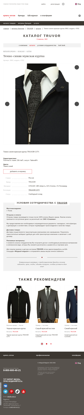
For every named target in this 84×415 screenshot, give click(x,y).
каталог (38, 28)
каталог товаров (9, 23)
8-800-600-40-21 (12, 370)
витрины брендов (24, 23)
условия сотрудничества (46, 45)
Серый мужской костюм (45, 328)
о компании (23, 45)
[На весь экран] (77, 67)
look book (61, 45)
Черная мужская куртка (16, 328)
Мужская (21, 51)
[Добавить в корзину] (29, 331)
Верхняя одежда (9, 51)
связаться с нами (21, 10)
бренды (21, 16)
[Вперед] (77, 104)
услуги (36, 23)
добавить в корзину (18, 171)
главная (6, 28)
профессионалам (43, 355)
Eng (79, 4)
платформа (76, 355)
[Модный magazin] (9, 10)
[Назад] (7, 104)
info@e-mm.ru (11, 396)
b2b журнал (33, 16)
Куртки (29, 51)
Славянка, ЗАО (42, 39)
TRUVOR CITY (34, 190)
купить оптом (9, 16)
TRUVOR (30, 28)
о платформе (46, 16)
